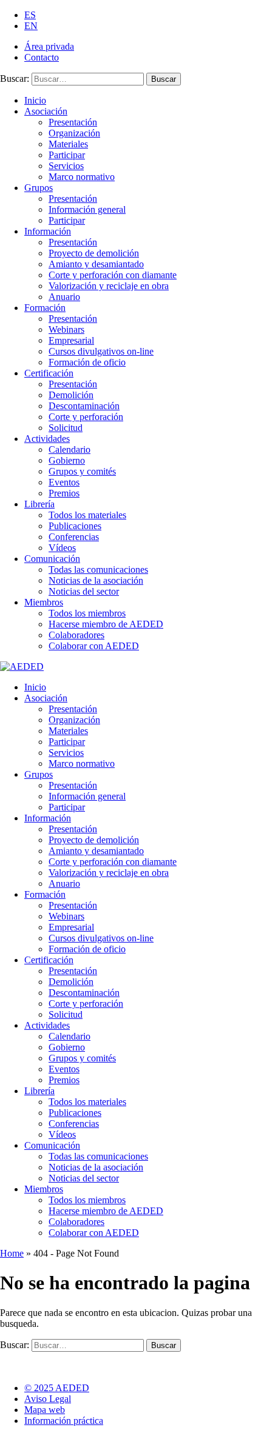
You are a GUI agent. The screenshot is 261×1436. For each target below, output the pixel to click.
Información (47, 231)
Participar (67, 155)
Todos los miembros (87, 613)
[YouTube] (41, 1362)
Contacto (41, 57)
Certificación (48, 373)
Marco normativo (82, 177)
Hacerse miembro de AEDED (106, 624)
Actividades (47, 438)
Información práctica (63, 1420)
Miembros (43, 602)
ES (30, 15)
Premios (64, 493)
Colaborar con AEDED (94, 646)
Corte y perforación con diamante (113, 275)
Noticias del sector (84, 591)
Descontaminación (84, 406)
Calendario (69, 449)
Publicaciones (75, 526)
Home (12, 1253)
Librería (39, 504)
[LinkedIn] (10, 1362)
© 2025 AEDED (56, 1388)
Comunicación (52, 558)
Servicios (66, 166)
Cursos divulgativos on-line (101, 351)
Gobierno (67, 460)
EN (31, 26)
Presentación (73, 122)
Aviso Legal (47, 1399)
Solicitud (66, 427)
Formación (45, 307)
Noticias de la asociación (96, 580)
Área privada (49, 46)
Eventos (64, 482)
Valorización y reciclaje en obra (109, 286)
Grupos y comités (82, 471)
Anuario (64, 297)
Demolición (71, 395)
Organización (74, 133)
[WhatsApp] (101, 1362)
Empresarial (71, 340)
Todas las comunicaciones (98, 569)
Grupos (38, 187)
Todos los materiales (87, 515)
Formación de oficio (87, 362)
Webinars (66, 329)
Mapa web (44, 1409)
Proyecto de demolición (94, 253)
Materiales (68, 144)
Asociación (45, 111)
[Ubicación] (71, 1362)
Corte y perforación (86, 417)
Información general (87, 209)
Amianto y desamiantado (96, 264)
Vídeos (62, 548)
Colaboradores (76, 635)
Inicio (35, 100)
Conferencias (74, 537)
